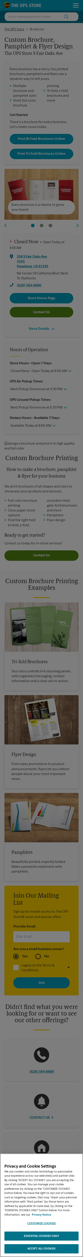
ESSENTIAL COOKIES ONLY (41, 1236)
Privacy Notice (41, 1214)
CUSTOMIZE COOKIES (41, 1223)
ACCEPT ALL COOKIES (41, 1248)
